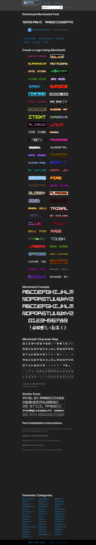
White (59, 534)
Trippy (26, 534)
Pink (42, 521)
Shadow (60, 527)
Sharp (26, 529)
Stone (59, 532)
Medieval (60, 516)
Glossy (59, 509)
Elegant (43, 506)
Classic (59, 504)
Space (59, 529)
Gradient (60, 511)
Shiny (42, 529)
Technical (60, 38)
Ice (41, 516)
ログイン (68, 8)
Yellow (27, 537)
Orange (60, 519)
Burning (59, 501)
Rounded (60, 524)
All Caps (37, 42)
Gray (25, 514)
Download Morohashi (41, 29)
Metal (26, 519)
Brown (43, 501)
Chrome (44, 504)
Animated (44, 499)
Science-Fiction (45, 38)
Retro (42, 524)
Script (43, 527)
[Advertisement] (11, 47)
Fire (58, 506)
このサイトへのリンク (58, 542)
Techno (27, 42)
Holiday (27, 516)
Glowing (27, 511)
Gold (42, 511)
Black (59, 499)
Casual (26, 504)
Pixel (46, 42)
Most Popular (28, 499)
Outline (27, 521)
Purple (59, 521)
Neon (42, 519)
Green (43, 514)
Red (25, 524)
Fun (25, 509)
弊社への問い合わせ (37, 542)
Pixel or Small (30, 38)
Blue (25, 501)
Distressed (28, 506)
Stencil (43, 532)
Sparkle (27, 532)
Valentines (44, 534)
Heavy (59, 514)
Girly (42, 509)
